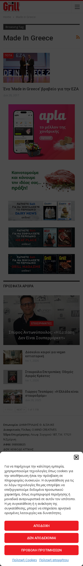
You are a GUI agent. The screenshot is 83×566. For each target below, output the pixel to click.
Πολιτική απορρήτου (54, 560)
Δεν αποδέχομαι (41, 538)
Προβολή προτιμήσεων (41, 550)
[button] (76, 457)
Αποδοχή (41, 526)
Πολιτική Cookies (24, 560)
